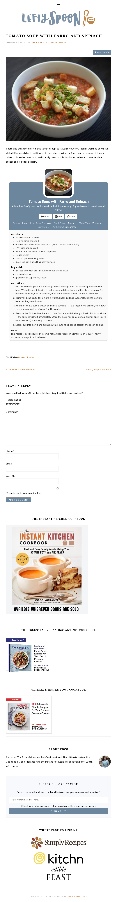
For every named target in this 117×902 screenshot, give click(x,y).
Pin (60, 216)
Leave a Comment (58, 42)
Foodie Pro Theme (77, 896)
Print (47, 216)
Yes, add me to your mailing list (23, 492)
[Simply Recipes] (58, 843)
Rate (72, 216)
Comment (12, 411)
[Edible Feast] (58, 873)
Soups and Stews (26, 357)
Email (10, 463)
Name (10, 451)
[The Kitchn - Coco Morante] (58, 858)
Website (10, 476)
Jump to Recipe (103, 52)
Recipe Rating (13, 399)
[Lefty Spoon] (58, 18)
